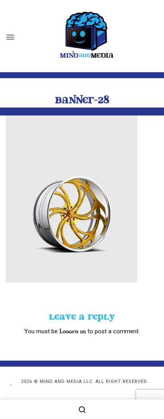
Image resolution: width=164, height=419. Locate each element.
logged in (72, 331)
